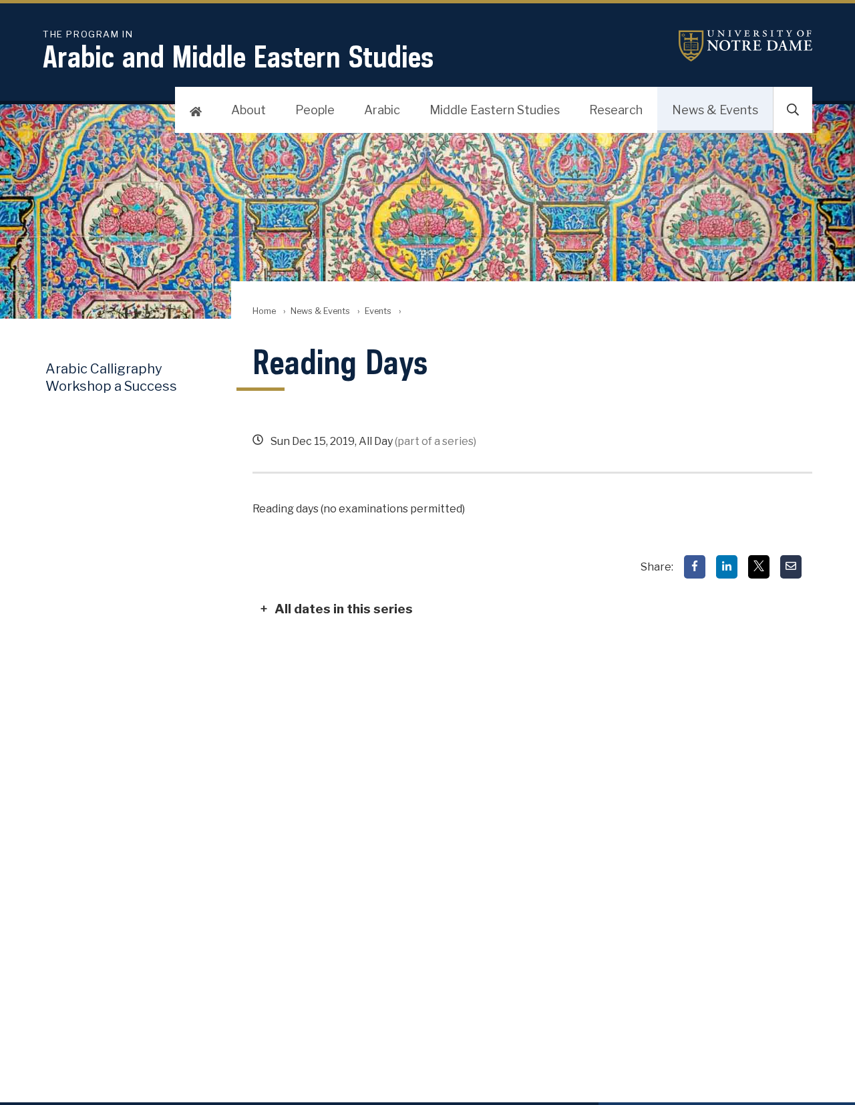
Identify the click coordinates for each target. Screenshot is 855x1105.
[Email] (791, 567)
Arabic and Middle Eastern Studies (238, 51)
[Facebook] (694, 567)
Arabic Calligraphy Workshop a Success (111, 377)
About (248, 110)
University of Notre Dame (745, 45)
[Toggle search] (793, 110)
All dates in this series (344, 609)
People (315, 110)
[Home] (195, 110)
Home (264, 311)
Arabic (382, 110)
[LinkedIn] (726, 567)
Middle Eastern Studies (495, 110)
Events (378, 311)
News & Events (715, 110)
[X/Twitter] (759, 567)
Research (616, 110)
